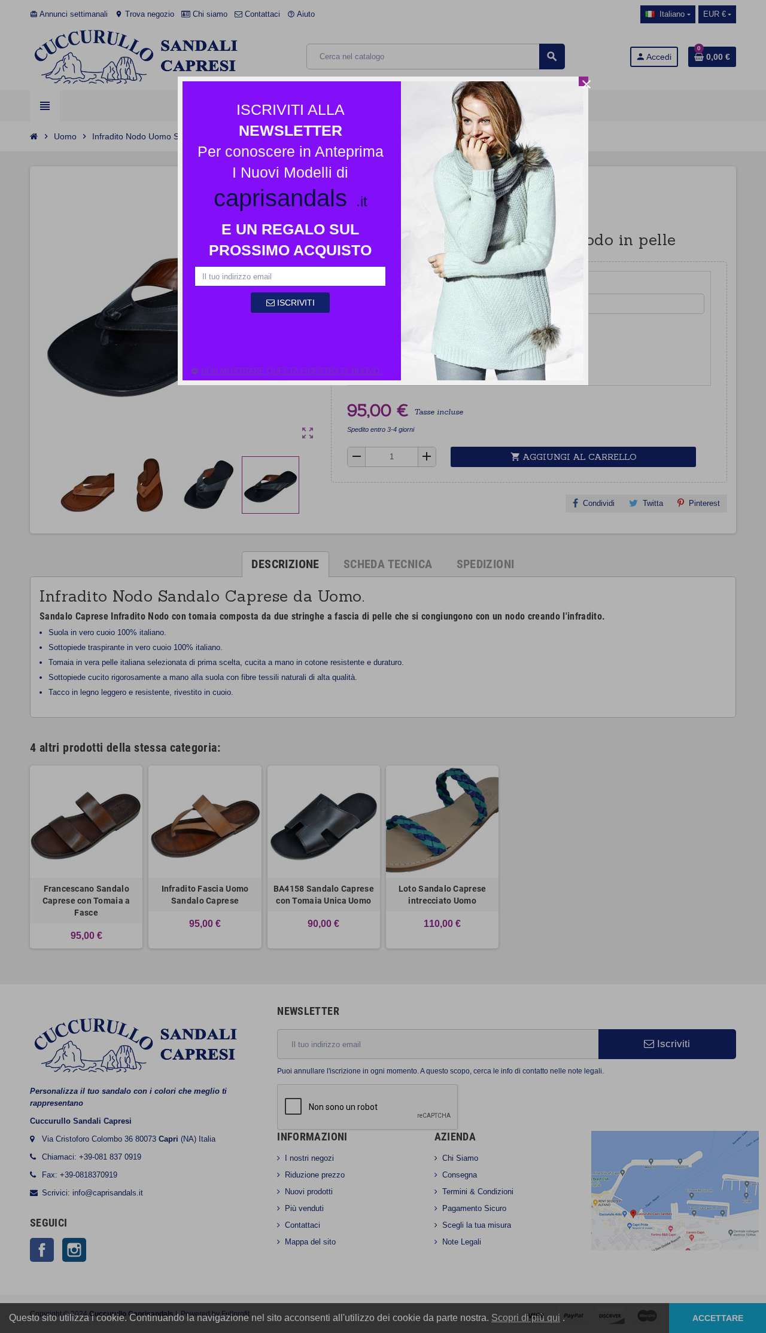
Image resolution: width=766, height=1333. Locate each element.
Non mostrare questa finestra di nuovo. (291, 371)
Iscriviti (295, 302)
